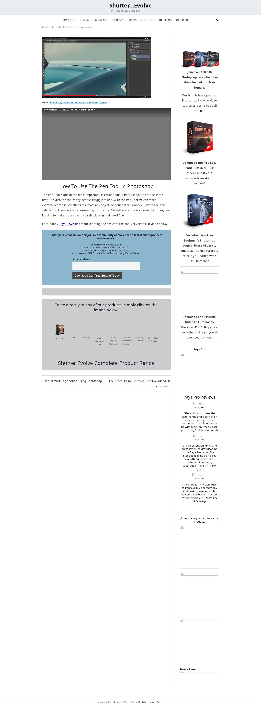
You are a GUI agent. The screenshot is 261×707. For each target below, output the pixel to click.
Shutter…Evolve (130, 5)
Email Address (81, 259)
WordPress (157, 702)
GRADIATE (101, 20)
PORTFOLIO (181, 20)
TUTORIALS (165, 20)
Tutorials (103, 102)
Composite (56, 102)
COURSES (118, 20)
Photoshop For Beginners (86, 102)
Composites (67, 102)
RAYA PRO (68, 20)
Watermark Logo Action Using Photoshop (73, 381)
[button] (75, 20)
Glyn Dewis (67, 224)
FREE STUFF (146, 20)
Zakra (144, 702)
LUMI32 (84, 20)
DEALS (132, 20)
